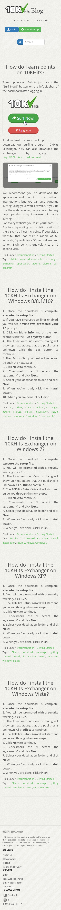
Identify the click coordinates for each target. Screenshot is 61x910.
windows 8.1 (49, 416)
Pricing (6, 862)
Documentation (21, 20)
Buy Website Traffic (12, 882)
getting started (42, 263)
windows (8, 416)
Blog (5, 874)
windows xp (9, 660)
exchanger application (16, 263)
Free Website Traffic (13, 878)
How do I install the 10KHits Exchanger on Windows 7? (30, 444)
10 (11, 407)
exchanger (52, 259)
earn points (38, 259)
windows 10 (20, 416)
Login (13, 29)
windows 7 (41, 542)
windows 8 (34, 416)
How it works (9, 858)
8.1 (29, 407)
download (24, 259)
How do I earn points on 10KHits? (30, 69)
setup (55, 411)
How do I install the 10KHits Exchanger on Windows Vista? (30, 688)
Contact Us (8, 886)
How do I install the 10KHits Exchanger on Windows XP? (30, 570)
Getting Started (45, 255)
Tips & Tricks (42, 20)
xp (18, 660)
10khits (13, 259)
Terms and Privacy (12, 866)
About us (7, 854)
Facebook (12, 895)
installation (41, 411)
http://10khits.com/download (22, 157)
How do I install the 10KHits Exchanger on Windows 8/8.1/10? (30, 295)
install (28, 411)
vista (36, 787)
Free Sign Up (31, 29)
